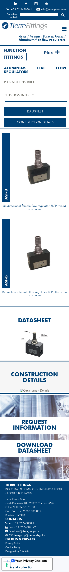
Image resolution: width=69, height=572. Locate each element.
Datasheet (35, 111)
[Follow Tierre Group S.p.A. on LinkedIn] (19, 4)
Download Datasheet (34, 448)
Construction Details (35, 122)
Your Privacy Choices (31, 561)
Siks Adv (24, 551)
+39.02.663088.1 (21, 9)
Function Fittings (53, 37)
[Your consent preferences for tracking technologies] (6, 565)
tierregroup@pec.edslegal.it (29, 535)
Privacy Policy (12, 543)
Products (35, 37)
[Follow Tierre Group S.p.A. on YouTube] (50, 4)
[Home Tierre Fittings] (24, 28)
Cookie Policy (12, 547)
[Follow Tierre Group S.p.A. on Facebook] (29, 4)
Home (22, 37)
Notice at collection (19, 567)
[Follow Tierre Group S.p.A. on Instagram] (39, 4)
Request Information (34, 425)
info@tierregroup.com (53, 9)
